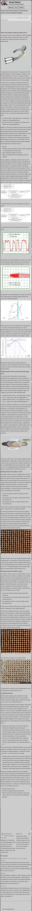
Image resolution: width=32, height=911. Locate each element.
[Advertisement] (16, 26)
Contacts (21, 7)
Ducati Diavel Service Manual (6, 15)
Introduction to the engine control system (9, 17)
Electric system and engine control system (21, 15)
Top (16, 7)
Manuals (11, 7)
